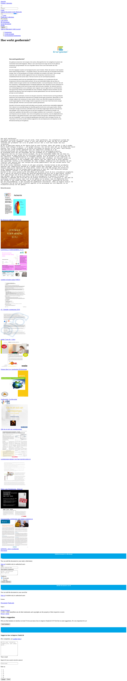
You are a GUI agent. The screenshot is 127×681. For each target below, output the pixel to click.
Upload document (6, 12)
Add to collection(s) (7, 29)
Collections (10, 17)
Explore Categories (6, 3)
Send (8, 679)
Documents (4, 603)
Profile (3, 25)
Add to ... (4, 27)
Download (4, 550)
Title (2, 566)
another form (17, 639)
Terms (7, 613)
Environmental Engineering (12, 35)
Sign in (3, 564)
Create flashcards (17, 12)
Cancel (3, 679)
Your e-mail (4, 657)
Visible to (3, 576)
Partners (7, 610)
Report (3, 610)
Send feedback (5, 624)
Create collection (6, 582)
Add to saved (16, 29)
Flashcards (4, 17)
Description (7, 569)
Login (2, 10)
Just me (5, 580)
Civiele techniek (9, 34)
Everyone (6, 578)
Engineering (8, 32)
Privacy (3, 613)
